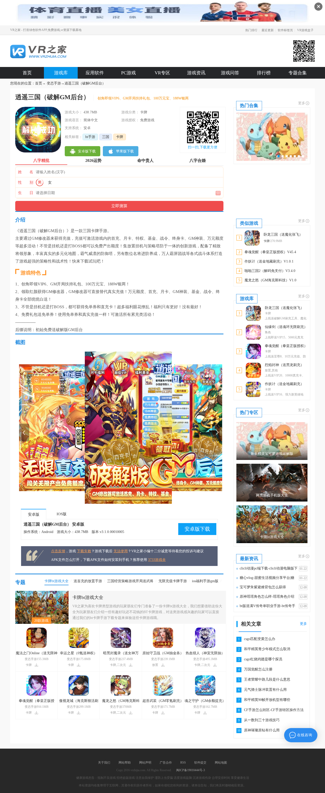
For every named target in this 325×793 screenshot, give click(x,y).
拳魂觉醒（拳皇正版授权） (286, 346)
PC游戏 (128, 72)
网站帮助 (125, 762)
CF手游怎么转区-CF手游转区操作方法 (274, 710)
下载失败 (84, 551)
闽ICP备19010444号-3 (190, 770)
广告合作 (166, 762)
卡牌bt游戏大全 (87, 597)
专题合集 (297, 72)
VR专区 (162, 72)
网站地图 (221, 762)
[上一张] (70, 428)
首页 (27, 72)
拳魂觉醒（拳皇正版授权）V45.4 (270, 252)
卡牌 (119, 137)
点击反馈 (58, 551)
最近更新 (268, 30)
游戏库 (61, 72)
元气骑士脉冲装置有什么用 (265, 690)
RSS (183, 762)
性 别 (25, 182)
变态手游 (54, 83)
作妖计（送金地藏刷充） (284, 384)
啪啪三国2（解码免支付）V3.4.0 (270, 271)
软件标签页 (285, 30)
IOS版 (62, 514)
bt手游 (90, 137)
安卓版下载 (197, 529)
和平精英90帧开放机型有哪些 (267, 700)
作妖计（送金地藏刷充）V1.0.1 (269, 261)
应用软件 (95, 72)
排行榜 (264, 72)
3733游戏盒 (157, 560)
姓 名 (25, 172)
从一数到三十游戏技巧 (262, 720)
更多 (301, 103)
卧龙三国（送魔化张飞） (284, 308)
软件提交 (200, 762)
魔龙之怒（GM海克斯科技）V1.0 (270, 280)
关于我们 (104, 762)
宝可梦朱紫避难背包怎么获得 (263, 587)
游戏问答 (230, 72)
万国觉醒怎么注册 (258, 669)
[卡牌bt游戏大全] (42, 593)
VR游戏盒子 (305, 30)
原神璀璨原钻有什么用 (262, 730)
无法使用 (120, 551)
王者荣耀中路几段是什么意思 (267, 679)
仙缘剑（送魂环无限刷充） (286, 327)
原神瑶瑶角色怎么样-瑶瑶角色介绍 (267, 596)
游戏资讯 (196, 72)
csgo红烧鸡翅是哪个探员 (263, 659)
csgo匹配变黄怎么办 (259, 639)
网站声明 (145, 762)
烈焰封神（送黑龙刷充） (284, 365)
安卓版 (33, 514)
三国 (105, 137)
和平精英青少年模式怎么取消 (267, 649)
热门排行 (251, 30)
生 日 (25, 193)
